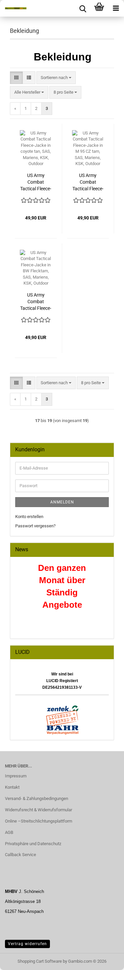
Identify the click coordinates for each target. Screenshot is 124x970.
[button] (16, 77)
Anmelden (62, 502)
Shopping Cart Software (40, 961)
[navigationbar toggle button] (115, 8)
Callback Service (20, 854)
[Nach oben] (106, 960)
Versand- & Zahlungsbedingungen (36, 798)
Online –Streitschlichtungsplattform (38, 821)
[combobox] (56, 77)
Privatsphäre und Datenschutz (33, 843)
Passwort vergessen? (35, 525)
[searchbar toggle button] (82, 8)
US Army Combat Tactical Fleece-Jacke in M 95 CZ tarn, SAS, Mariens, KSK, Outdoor (87, 182)
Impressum (15, 775)
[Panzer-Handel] (13, 8)
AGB (9, 832)
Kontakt (12, 787)
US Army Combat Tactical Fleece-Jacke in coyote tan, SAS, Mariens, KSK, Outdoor (36, 182)
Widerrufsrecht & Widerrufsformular (38, 809)
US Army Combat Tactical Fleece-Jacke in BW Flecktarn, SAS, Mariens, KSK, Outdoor (35, 301)
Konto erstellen (29, 516)
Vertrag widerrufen (27, 943)
